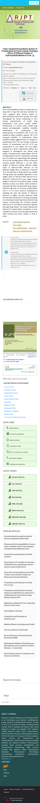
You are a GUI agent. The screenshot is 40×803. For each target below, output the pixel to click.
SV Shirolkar (21, 62)
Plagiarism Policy (9, 405)
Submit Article (13, 428)
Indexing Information (17, 464)
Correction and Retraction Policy (15, 417)
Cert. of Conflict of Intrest (18, 452)
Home (6, 789)
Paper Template (14, 440)
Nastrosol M (32, 228)
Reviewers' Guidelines (11, 411)
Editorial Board (28, 789)
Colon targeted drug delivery (21, 222)
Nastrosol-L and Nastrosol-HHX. (22, 231)
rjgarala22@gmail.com (16, 67)
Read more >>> (32, 356)
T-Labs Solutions (16, 800)
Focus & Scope (9, 387)
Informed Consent (10, 390)
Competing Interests (11, 393)
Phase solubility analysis (20, 228)
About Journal (8, 8)
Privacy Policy (8, 396)
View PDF (29, 98)
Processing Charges (15, 458)
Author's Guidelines (16, 434)
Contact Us (20, 8)
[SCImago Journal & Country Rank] (15, 379)
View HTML (29, 93)
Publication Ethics (10, 408)
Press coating (17, 225)
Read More (6, 759)
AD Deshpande (30, 62)
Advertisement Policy (11, 399)
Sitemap (6, 792)
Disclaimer (7, 402)
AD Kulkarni (7, 64)
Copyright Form (15, 446)
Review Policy (8, 414)
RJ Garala (13, 62)
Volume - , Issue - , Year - (24, 88)
